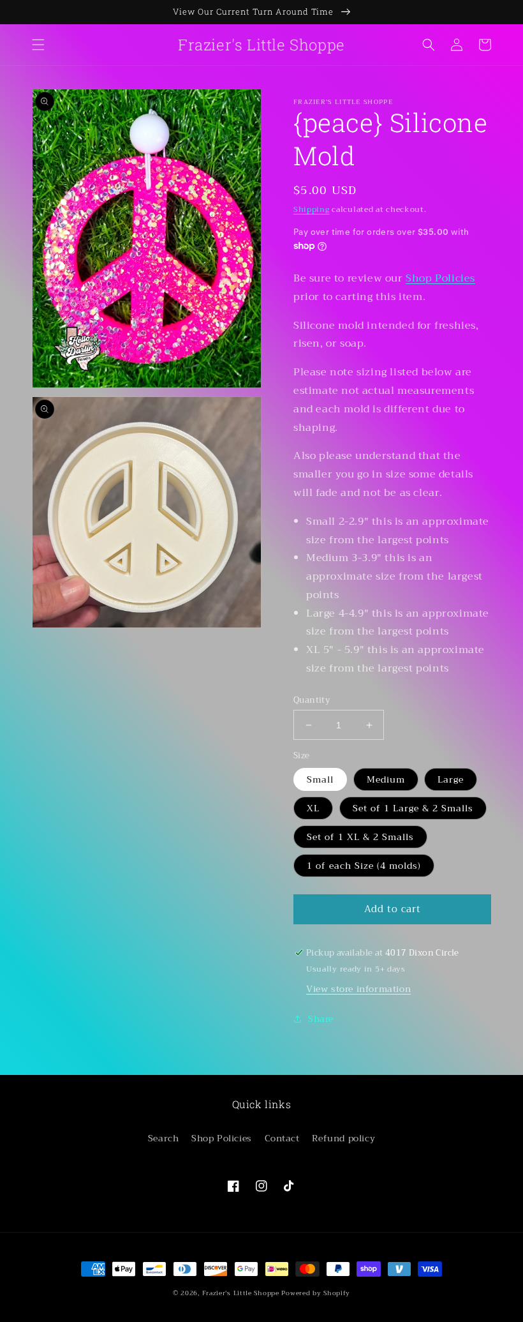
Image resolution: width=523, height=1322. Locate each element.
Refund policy (343, 1138)
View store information (358, 988)
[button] (38, 45)
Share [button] (321, 1018)
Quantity (311, 700)
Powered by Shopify (315, 1293)
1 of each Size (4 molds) (364, 865)
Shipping (311, 209)
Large (451, 779)
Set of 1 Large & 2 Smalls (413, 808)
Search (163, 1138)
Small (320, 779)
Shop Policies (440, 278)
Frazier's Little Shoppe (240, 1293)
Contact (282, 1138)
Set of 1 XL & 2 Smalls (360, 837)
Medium (386, 779)
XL (313, 808)
